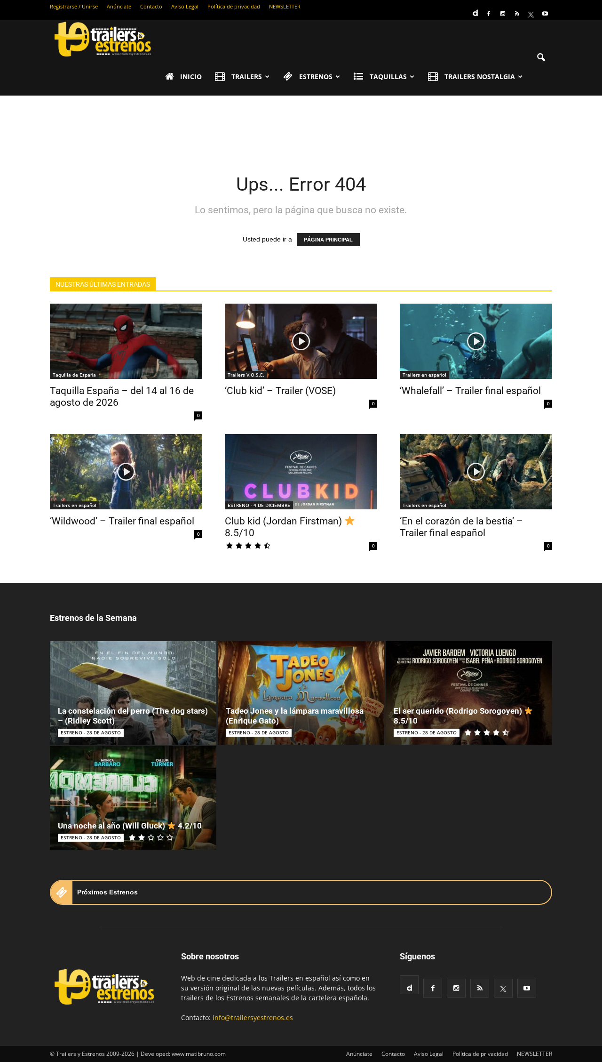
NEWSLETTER (285, 6)
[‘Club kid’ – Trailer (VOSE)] (301, 341)
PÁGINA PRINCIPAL (328, 239)
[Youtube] (545, 13)
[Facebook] (489, 13)
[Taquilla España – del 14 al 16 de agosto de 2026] (126, 341)
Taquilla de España (74, 374)
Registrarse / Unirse (74, 6)
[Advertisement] (301, 128)
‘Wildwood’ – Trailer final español (122, 521)
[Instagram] (503, 13)
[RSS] (517, 13)
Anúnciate (119, 6)
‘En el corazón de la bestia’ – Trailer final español (461, 527)
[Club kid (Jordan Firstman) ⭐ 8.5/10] (301, 471)
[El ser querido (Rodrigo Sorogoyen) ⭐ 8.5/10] (469, 693)
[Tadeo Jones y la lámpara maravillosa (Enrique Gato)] (301, 693)
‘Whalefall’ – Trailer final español (470, 390)
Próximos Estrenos (107, 892)
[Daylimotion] (474, 10)
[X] (531, 13)
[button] (541, 58)
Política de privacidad (233, 6)
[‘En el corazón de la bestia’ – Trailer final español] (476, 471)
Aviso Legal (184, 6)
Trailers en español (424, 374)
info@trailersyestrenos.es (253, 1017)
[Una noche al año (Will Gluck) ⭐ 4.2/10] (133, 798)
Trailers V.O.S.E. (246, 374)
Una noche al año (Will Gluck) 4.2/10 (130, 825)
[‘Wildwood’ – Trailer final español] (126, 471)
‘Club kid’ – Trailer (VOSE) (280, 390)
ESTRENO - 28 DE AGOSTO (91, 732)
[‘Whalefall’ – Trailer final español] (476, 341)
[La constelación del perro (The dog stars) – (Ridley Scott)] (133, 693)
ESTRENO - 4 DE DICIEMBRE (259, 505)
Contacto (151, 6)
